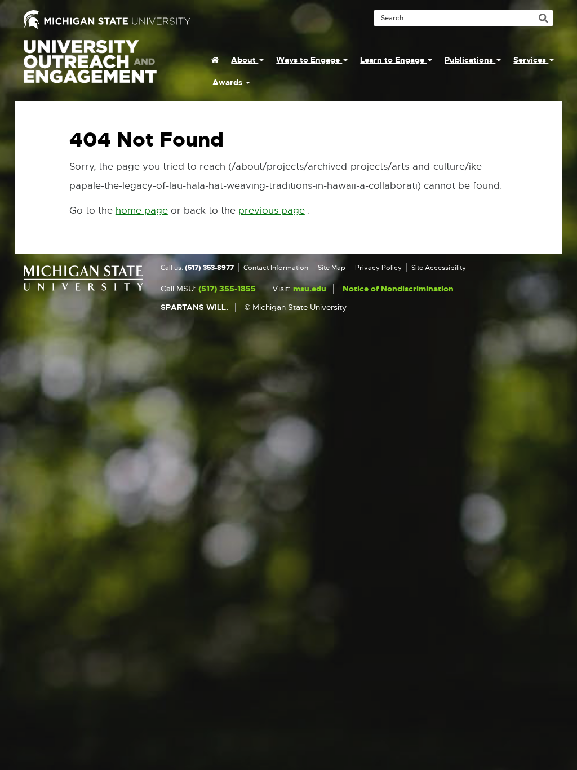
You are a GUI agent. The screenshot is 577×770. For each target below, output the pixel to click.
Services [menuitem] (530, 60)
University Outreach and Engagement (90, 67)
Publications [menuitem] (470, 60)
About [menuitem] (244, 60)
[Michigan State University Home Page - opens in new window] (152, 19)
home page (142, 210)
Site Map (331, 267)
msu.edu (309, 289)
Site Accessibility (438, 267)
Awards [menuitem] (228, 82)
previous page (271, 210)
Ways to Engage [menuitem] (309, 60)
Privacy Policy (378, 267)
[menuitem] (215, 59)
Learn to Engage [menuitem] (393, 60)
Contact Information (275, 267)
